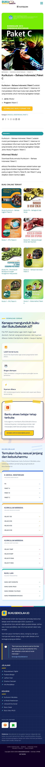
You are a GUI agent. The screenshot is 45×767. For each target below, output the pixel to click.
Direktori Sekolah (10, 681)
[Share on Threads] (11, 119)
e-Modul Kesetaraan (11, 701)
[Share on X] (8, 119)
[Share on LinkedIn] (16, 119)
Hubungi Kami (32, 747)
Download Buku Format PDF (17, 108)
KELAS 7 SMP (8, 549)
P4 (5, 484)
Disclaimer (29, 748)
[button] (41, 3)
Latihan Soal (8, 678)
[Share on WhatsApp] (3, 119)
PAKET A (7, 488)
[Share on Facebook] (6, 119)
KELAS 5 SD (8, 530)
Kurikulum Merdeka (10, 697)
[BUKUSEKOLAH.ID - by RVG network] (10, 2)
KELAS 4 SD (8, 526)
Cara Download (13, 747)
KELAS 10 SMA (9, 558)
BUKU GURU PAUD (10, 587)
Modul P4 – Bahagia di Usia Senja (32, 211)
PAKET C (30, 72)
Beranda (5, 72)
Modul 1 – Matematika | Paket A (33, 302)
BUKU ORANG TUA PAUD (12, 591)
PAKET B (7, 493)
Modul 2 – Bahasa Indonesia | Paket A (33, 271)
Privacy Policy (17, 748)
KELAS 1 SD (8, 517)
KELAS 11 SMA (9, 563)
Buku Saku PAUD (9, 711)
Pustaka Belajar (9, 675)
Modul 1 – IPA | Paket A (9, 301)
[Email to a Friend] (14, 119)
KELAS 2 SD (8, 521)
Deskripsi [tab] (6, 134)
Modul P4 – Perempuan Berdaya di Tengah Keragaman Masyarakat (9, 272)
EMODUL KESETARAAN (17, 72)
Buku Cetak (8, 707)
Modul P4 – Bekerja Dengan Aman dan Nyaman (33, 241)
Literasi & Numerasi (10, 704)
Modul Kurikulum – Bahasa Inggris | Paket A (10, 211)
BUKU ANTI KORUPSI (11, 582)
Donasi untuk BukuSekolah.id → (19, 433)
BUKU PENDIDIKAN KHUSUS (13, 596)
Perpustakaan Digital (11, 671)
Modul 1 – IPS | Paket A (9, 240)
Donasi (23, 747)
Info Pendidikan (9, 685)
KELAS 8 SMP (8, 554)
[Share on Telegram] (19, 119)
